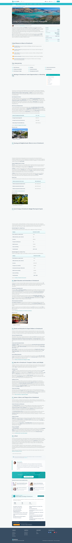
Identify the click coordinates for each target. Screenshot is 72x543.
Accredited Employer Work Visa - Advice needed (20, 512)
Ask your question (16, 524)
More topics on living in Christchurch (26, 524)
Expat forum (26, 532)
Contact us (13, 532)
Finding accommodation (17, 69)
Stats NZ (16, 125)
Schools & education (33, 69)
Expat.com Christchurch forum (17, 451)
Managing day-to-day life (33, 71)
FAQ (36, 532)
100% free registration (28, 476)
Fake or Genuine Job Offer (17, 509)
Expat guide (26, 533)
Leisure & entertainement (50, 67)
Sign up (58, 1)
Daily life (49, 82)
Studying (31, 67)
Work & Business (15, 67)
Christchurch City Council (22, 277)
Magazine (47, 1)
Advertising (13, 533)
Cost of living (49, 78)
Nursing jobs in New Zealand (17, 506)
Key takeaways (48, 69)
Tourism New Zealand (23, 433)
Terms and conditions (57, 540)
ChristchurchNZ (17, 433)
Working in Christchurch (51, 76)
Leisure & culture (50, 83)
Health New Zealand (24, 394)
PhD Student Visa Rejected (17, 517)
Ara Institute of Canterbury (27, 310)
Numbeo (16, 277)
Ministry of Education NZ (19, 359)
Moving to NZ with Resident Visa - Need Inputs (36, 512)
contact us (25, 457)
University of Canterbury (19, 310)
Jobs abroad (26, 534)
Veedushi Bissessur (22, 25)
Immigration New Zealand (22, 125)
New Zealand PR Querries (33, 508)
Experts (37, 533)
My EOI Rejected (31, 513)
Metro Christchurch (18, 394)
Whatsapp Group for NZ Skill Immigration (19, 516)
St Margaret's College (26, 359)
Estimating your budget (17, 71)
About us (13, 534)
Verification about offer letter (17, 507)
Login (55, 1)
